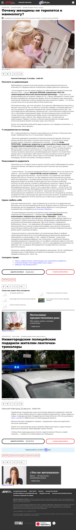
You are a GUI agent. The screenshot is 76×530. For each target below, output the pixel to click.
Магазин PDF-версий (51, 491)
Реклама (40, 491)
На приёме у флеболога (17, 293)
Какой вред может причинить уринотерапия (22, 299)
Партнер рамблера (29, 523)
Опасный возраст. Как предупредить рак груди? (33, 263)
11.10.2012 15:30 (6, 7)
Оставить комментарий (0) (60, 272)
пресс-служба (16, 418)
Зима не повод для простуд (18, 304)
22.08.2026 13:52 (6, 336)
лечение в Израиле (44, 209)
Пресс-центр (32, 491)
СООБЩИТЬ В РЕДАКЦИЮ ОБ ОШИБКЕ (23, 495)
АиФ (16, 399)
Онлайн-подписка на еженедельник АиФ (25, 493)
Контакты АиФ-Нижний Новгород (62, 493)
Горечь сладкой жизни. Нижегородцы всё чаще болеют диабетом (40, 261)
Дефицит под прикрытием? (26, 265)
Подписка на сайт (44, 493)
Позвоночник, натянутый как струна (56, 293)
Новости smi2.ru (8, 331)
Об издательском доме (20, 491)
